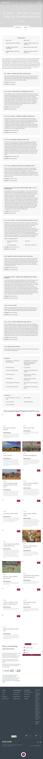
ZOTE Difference (22, 3)
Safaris (3, 694)
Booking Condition (16, 694)
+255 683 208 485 (19, 670)
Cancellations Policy (16, 698)
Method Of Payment (16, 696)
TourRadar (26, 698)
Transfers (3, 692)
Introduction (18, 27)
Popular (18, 415)
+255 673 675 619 (12, 670)
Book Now (39, 3)
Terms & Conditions (16, 692)
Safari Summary (7, 432)
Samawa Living (26, 696)
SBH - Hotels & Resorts (28, 692)
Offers (27, 2)
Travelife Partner (27, 694)
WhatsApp (5, 670)
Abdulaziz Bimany (37, 745)
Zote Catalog (4, 696)
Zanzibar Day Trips (5, 698)
